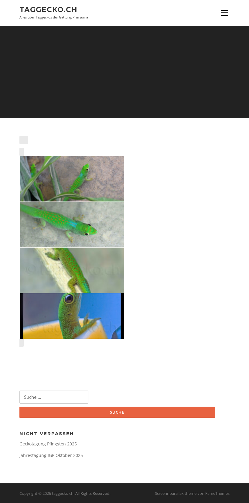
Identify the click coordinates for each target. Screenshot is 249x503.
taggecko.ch (48, 9)
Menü (224, 13)
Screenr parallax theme (175, 493)
